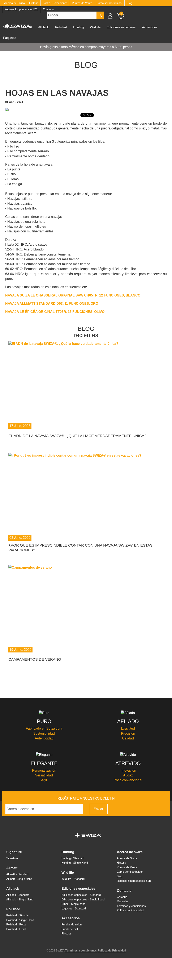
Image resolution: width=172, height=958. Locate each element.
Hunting (78, 27)
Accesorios (150, 27)
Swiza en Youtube (163, 809)
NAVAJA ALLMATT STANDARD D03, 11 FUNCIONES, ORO (51, 303)
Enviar (98, 809)
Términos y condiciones (131, 906)
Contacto (124, 890)
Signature (14, 852)
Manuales (123, 901)
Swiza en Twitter (157, 809)
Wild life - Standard (73, 878)
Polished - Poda (16, 924)
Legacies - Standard (73, 908)
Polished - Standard (18, 915)
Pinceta (66, 933)
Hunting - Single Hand (74, 862)
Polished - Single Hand (20, 920)
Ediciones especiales (121, 27)
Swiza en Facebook (145, 809)
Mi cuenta (112, 16)
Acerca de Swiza (130, 852)
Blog (129, 3)
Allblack (43, 27)
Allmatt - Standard (17, 874)
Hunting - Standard (72, 858)
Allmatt (11, 868)
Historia (33, 3)
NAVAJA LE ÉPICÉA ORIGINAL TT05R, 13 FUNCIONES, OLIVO (54, 312)
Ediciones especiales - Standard (81, 894)
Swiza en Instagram (151, 809)
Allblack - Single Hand (19, 899)
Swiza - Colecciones (55, 3)
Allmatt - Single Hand (19, 878)
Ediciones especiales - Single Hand (82, 899)
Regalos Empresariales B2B (134, 880)
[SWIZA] (18, 25)
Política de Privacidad (130, 910)
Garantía (122, 897)
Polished (61, 27)
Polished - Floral (16, 929)
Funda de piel (69, 929)
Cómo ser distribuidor (109, 3)
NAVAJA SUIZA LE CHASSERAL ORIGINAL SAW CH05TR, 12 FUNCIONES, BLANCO (72, 295)
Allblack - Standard (17, 894)
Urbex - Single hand (73, 903)
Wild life (95, 27)
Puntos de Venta (82, 3)
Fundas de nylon (71, 924)
